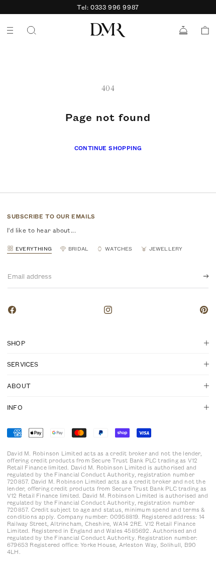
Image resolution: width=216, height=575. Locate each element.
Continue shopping (108, 148)
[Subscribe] (198, 276)
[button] (201, 30)
